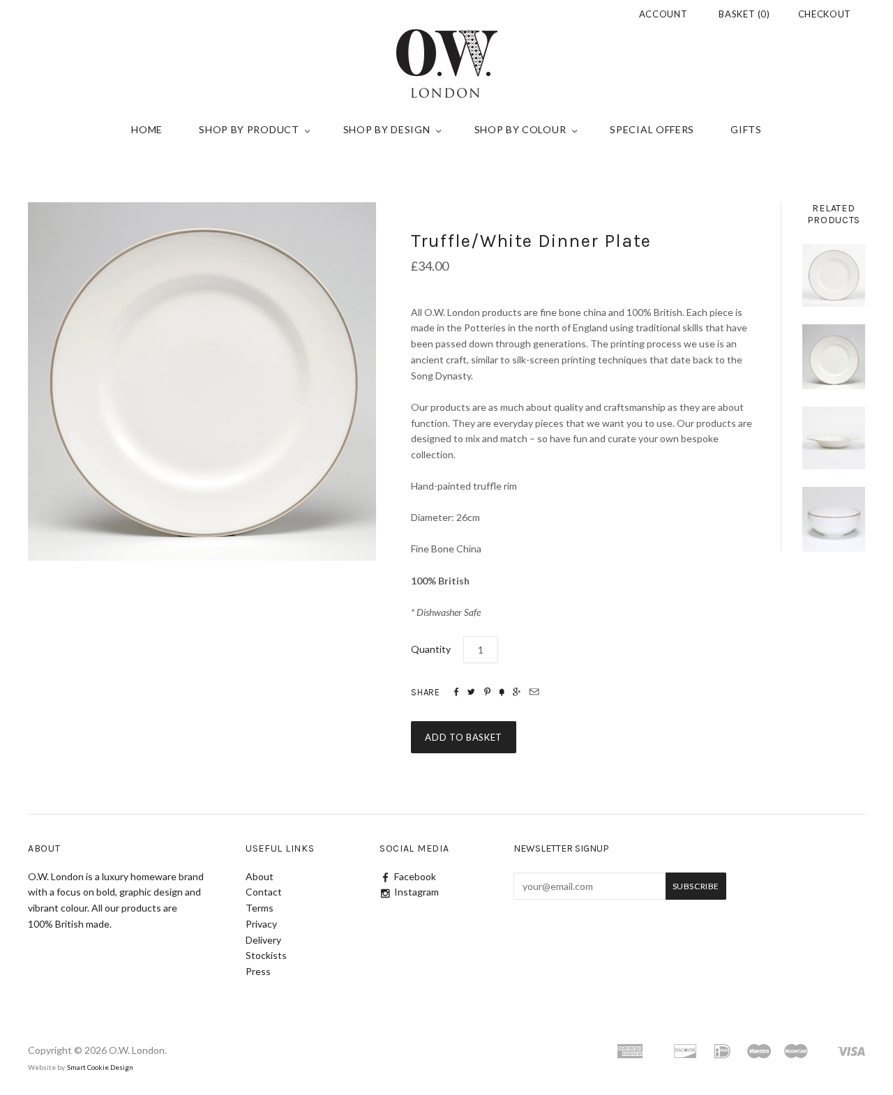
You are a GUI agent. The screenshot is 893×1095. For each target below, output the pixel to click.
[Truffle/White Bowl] (833, 519)
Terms (259, 908)
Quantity (431, 649)
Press (258, 971)
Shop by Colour (520, 129)
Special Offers (652, 129)
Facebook (415, 876)
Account (663, 14)
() (744, 14)
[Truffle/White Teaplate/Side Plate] (833, 275)
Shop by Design (386, 129)
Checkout (824, 14)
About (259, 876)
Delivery (263, 940)
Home (147, 129)
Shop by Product (249, 129)
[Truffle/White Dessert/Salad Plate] (833, 356)
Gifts (746, 129)
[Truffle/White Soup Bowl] (833, 438)
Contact (264, 892)
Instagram (416, 892)
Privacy (261, 924)
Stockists (266, 955)
